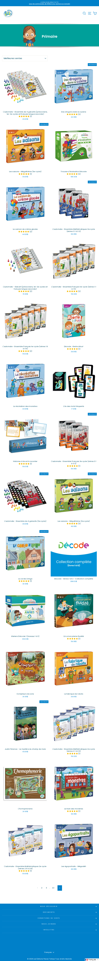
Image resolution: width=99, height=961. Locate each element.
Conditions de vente (49, 918)
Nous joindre (49, 924)
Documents (49, 912)
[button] (24, 116)
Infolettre (49, 930)
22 (53, 888)
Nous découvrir (48, 906)
